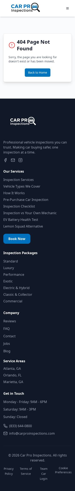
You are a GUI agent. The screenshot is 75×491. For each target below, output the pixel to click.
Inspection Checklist (19, 206)
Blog (6, 351)
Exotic (8, 281)
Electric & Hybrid (16, 288)
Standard (10, 261)
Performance (13, 274)
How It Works (14, 193)
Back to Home (37, 72)
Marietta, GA (13, 382)
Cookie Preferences (63, 470)
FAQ (6, 328)
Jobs (6, 343)
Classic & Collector (17, 294)
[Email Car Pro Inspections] (13, 160)
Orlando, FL (12, 375)
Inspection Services (18, 179)
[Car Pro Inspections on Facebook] (5, 160)
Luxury (8, 268)
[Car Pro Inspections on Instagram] (20, 160)
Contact (9, 336)
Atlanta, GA (12, 368)
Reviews (9, 321)
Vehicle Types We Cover (21, 186)
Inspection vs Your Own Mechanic (30, 213)
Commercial (12, 301)
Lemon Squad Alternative (23, 226)
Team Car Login (44, 474)
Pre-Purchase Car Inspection (25, 199)
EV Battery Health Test (20, 219)
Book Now (16, 238)
